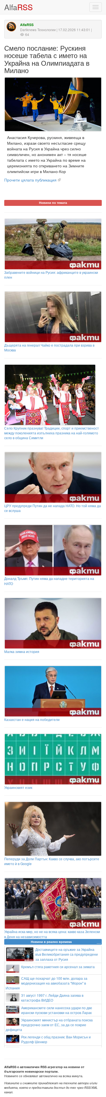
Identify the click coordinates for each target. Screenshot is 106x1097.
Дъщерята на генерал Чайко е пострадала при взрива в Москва (49, 347)
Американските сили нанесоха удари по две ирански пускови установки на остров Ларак (56, 1010)
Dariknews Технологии (38, 29)
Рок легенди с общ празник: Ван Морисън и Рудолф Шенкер (56, 1039)
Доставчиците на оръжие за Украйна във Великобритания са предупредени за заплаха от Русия (66, 954)
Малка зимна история (21, 651)
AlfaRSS (27, 24)
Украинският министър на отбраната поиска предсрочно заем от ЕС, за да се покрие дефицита (49, 1024)
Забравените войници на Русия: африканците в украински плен (51, 274)
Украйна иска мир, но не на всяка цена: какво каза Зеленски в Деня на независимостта (52, 934)
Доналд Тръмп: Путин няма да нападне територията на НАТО (49, 581)
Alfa (18, 6)
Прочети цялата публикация (30, 180)
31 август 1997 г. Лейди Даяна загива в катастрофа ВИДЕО (52, 997)
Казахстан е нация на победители (32, 719)
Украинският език (18, 787)
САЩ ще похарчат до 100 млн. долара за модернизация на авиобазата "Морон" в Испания (46, 983)
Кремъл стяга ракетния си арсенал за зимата (58, 966)
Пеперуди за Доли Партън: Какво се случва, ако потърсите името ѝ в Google (51, 861)
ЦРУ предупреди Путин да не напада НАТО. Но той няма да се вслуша (52, 508)
